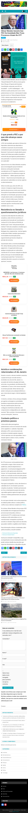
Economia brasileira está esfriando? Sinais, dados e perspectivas (14, 721)
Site (3, 664)
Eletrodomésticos (6, 755)
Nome (4, 652)
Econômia (5, 752)
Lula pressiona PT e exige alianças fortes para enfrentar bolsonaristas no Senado (14, 577)
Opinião (4, 765)
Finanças (5, 762)
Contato (4, 786)
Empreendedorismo (7, 757)
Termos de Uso (6, 796)
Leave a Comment (5, 41)
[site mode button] (23, 11)
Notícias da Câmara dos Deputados (10, 533)
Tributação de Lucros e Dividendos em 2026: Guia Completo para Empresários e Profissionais (13, 725)
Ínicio (4, 788)
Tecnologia (5, 772)
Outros (4, 767)
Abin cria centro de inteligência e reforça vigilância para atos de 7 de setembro (13, 620)
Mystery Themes (16, 811)
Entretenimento (6, 760)
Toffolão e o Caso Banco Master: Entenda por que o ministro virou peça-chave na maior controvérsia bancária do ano (14, 735)
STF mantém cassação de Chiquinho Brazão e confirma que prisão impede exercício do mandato (24, 552)
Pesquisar (3, 706)
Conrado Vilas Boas (13, 40)
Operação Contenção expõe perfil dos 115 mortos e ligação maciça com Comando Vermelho (12, 598)
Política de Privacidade (8, 791)
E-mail (4, 658)
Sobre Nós (5, 793)
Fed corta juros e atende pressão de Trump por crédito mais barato (5, 552)
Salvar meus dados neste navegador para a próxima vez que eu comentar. (6, 678)
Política (3, 37)
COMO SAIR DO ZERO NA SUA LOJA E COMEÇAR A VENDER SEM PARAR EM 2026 (13, 730)
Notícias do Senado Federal (8, 534)
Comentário (6, 639)
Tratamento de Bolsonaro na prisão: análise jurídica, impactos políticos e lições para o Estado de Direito (14, 717)
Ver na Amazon (14, 280)
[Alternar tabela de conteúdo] (10, 45)
